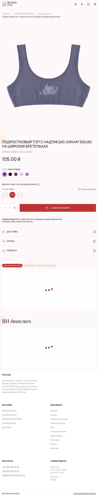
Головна (5, 13)
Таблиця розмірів (88, 189)
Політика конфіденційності (85, 493)
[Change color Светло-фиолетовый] (27, 174)
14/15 (20, 195)
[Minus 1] (15, 208)
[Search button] (76, 4)
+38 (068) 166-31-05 (10, 467)
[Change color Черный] (10, 174)
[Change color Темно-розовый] (15, 174)
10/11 (5, 195)
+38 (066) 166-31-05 (10, 471)
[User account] (82, 4)
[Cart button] (88, 4)
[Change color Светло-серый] (21, 174)
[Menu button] (95, 4)
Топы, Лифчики (44, 13)
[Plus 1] (5, 208)
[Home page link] (9, 4)
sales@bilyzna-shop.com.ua (13, 475)
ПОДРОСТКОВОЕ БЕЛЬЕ (24, 13)
